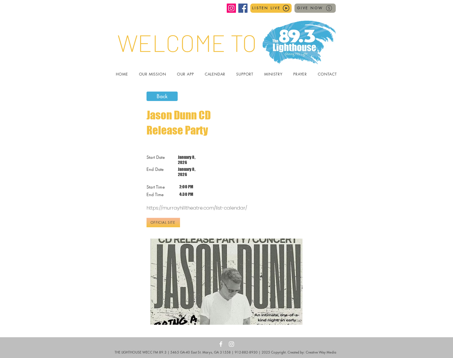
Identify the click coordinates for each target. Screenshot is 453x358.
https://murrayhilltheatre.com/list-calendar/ (197, 208)
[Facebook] (242, 8)
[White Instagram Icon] (231, 344)
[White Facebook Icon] (220, 344)
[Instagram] (231, 8)
